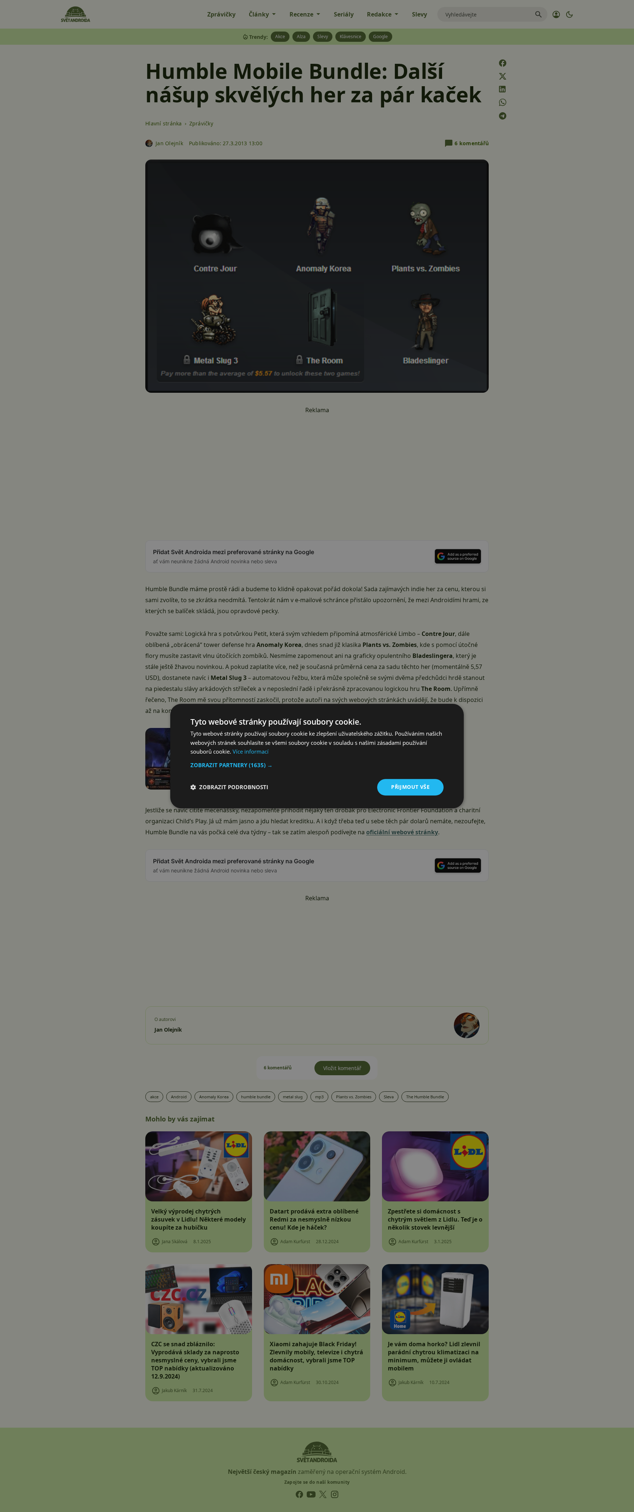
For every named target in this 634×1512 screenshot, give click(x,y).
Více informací (251, 751)
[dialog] (317, 756)
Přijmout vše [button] (410, 786)
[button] (317, 765)
